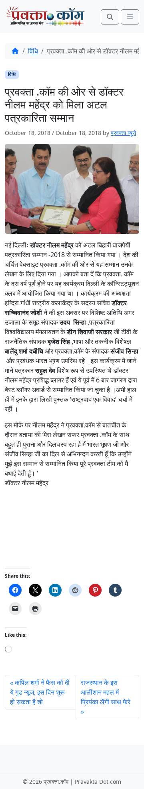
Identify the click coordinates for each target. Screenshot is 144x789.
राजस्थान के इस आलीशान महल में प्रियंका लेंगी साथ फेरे (105, 692)
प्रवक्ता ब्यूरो (123, 133)
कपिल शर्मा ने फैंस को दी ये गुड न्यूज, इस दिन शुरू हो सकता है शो (40, 692)
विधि (33, 51)
